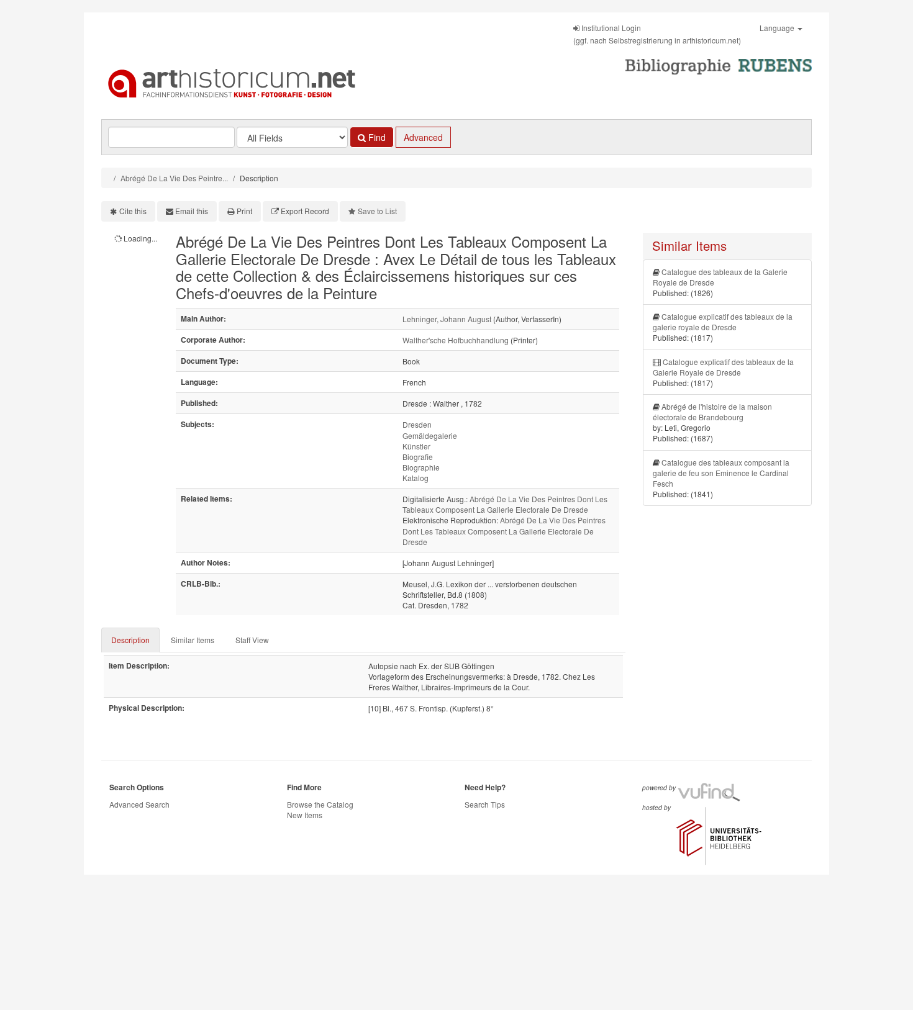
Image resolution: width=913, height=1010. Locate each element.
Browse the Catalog (320, 804)
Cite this (133, 210)
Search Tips (485, 804)
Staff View (252, 639)
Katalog (415, 477)
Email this (191, 210)
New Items (304, 814)
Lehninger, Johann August (446, 318)
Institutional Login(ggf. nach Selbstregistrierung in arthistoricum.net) (657, 33)
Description (130, 639)
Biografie (417, 456)
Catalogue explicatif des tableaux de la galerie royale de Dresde (723, 321)
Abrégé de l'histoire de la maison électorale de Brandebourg (712, 411)
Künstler (416, 446)
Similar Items (192, 639)
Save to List (377, 210)
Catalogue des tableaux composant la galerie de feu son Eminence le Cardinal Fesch (721, 473)
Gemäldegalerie (429, 435)
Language (778, 27)
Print (244, 210)
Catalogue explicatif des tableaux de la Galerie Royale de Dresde (723, 366)
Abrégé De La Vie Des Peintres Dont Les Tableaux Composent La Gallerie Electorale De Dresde (504, 504)
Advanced (423, 137)
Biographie (421, 467)
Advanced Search (139, 804)
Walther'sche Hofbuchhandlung (455, 340)
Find (376, 137)
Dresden (417, 424)
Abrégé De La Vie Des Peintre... (174, 178)
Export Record (305, 210)
